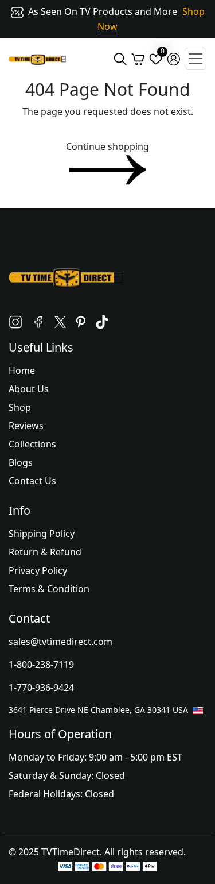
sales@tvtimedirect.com (60, 641)
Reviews (26, 425)
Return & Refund (45, 552)
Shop (20, 407)
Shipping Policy (42, 533)
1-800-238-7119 (41, 664)
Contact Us (32, 480)
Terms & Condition (49, 588)
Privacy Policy (38, 570)
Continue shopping (107, 146)
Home (22, 370)
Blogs (21, 462)
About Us (29, 389)
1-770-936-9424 (41, 687)
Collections (32, 444)
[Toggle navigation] (195, 59)
